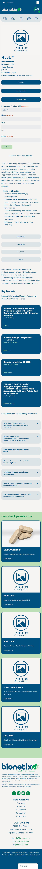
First (3, 123)
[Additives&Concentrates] (21, 17)
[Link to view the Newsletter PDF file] (21, 344)
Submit (6, 147)
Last (2, 131)
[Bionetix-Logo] (12, 8)
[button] (21, 425)
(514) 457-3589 (22, 844)
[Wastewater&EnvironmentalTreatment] (5, 17)
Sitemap (5, 855)
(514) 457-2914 (22, 841)
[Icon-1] (29, 17)
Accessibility (14, 855)
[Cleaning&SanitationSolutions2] (13, 17)
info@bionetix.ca (22, 838)
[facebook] (14, 793)
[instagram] (18, 793)
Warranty (24, 855)
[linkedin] (28, 793)
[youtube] (23, 793)
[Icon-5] (37, 17)
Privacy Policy (34, 855)
